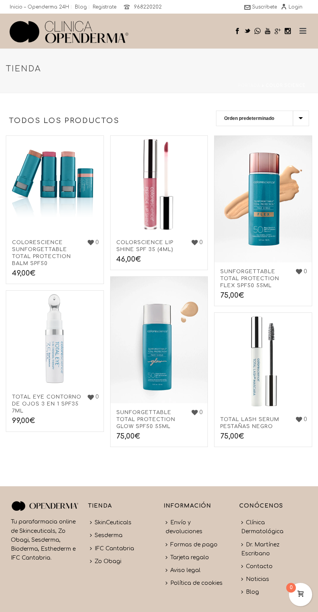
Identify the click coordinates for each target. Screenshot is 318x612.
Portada (249, 85)
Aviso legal (185, 570)
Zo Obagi (108, 561)
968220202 (148, 7)
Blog (252, 592)
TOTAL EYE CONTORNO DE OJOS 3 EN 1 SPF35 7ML (46, 404)
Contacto (259, 566)
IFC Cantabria (114, 548)
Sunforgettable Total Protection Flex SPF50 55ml (249, 278)
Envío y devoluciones (184, 527)
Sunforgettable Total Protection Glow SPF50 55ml (145, 419)
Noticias (257, 579)
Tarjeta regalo (189, 557)
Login (295, 7)
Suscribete (264, 7)
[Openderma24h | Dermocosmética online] (69, 31)
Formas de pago (194, 545)
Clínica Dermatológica (262, 527)
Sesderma (109, 535)
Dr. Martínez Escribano (260, 549)
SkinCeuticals (113, 522)
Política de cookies (196, 583)
